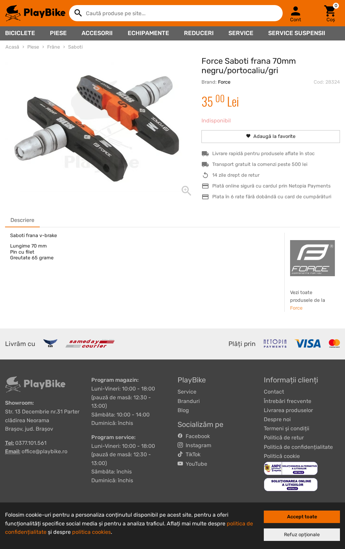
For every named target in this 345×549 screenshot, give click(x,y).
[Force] (312, 258)
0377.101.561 (30, 443)
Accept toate (302, 517)
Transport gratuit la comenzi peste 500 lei (259, 164)
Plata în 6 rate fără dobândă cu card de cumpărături (271, 197)
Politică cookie (282, 456)
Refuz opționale (302, 535)
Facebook (196, 436)
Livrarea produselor (288, 410)
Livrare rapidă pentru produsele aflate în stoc (263, 153)
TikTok (191, 454)
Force (224, 82)
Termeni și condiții (286, 428)
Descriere (22, 220)
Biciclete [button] (20, 33)
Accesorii (97, 33)
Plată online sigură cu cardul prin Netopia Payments (271, 186)
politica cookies (91, 532)
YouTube (195, 464)
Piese (58, 33)
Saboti (75, 47)
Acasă (12, 47)
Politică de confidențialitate (298, 447)
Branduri (189, 401)
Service (240, 33)
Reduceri (199, 33)
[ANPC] (291, 468)
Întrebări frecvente (287, 401)
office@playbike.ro (44, 451)
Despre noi (277, 419)
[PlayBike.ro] (35, 13)
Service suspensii (296, 33)
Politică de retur (284, 437)
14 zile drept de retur (235, 175)
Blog (183, 410)
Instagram (197, 445)
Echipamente (148, 33)
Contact (274, 391)
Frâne (53, 47)
